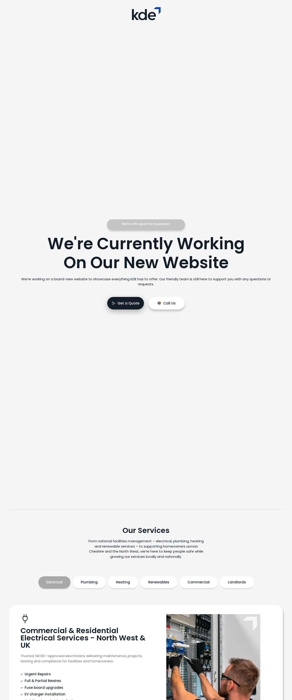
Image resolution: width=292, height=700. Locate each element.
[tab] (54, 582)
